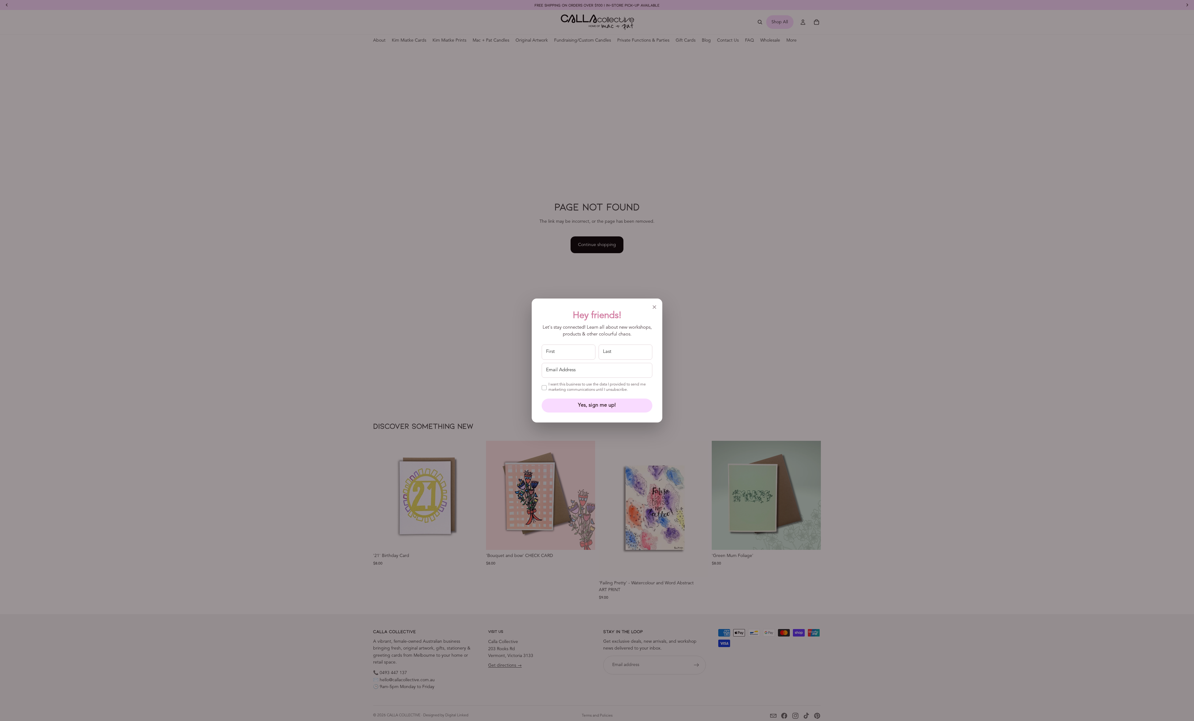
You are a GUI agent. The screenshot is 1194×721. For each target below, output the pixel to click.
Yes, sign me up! (597, 405)
